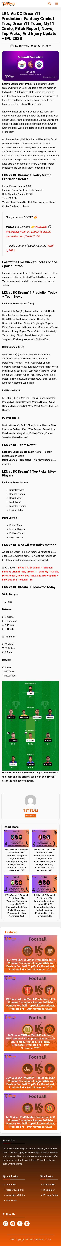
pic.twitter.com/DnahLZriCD (23, 236)
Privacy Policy (50, 1195)
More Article (30, 816)
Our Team (11, 1200)
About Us (11, 1184)
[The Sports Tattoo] (8, 3)
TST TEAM (24, 46)
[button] (49, 3)
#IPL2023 (33, 231)
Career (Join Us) (15, 1190)
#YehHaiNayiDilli (16, 231)
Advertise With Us (15, 1195)
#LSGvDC (41, 227)
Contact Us (49, 1184)
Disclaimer (49, 1190)
